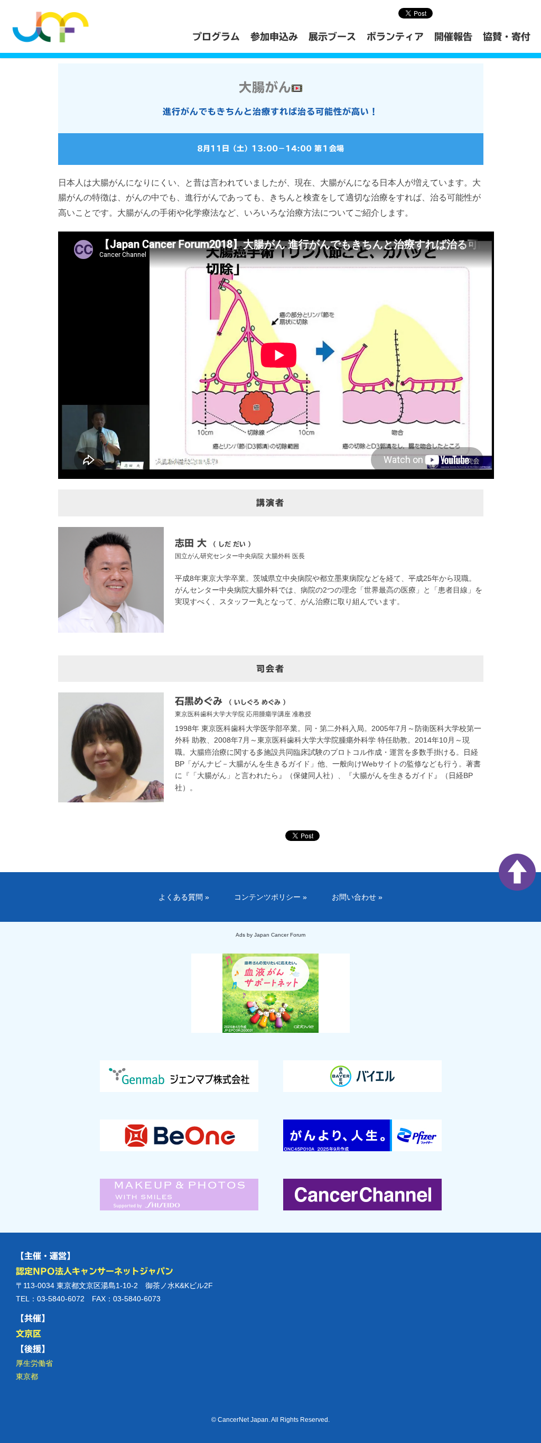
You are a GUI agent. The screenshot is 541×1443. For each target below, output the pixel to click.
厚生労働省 (34, 1363)
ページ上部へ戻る (517, 872)
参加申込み (274, 36)
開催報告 (453, 36)
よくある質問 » (183, 897)
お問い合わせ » (357, 897)
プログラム (216, 36)
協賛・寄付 (506, 36)
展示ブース (332, 36)
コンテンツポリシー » (270, 897)
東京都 (27, 1376)
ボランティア (395, 36)
